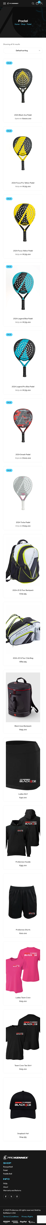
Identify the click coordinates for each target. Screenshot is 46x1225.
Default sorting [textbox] (22, 50)
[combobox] (23, 50)
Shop (23, 24)
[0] (37, 3)
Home (17, 24)
